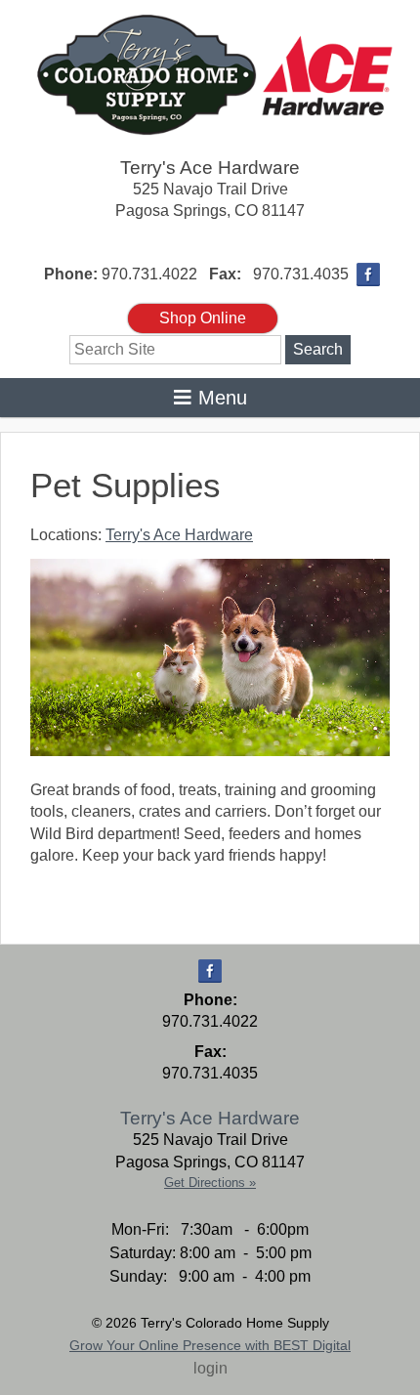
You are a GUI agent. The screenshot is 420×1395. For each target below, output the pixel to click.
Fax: (225, 274)
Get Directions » (210, 1182)
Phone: (71, 274)
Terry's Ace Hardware (210, 167)
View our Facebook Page (368, 274)
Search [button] (318, 349)
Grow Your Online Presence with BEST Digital (210, 1345)
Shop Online (202, 318)
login (210, 1368)
